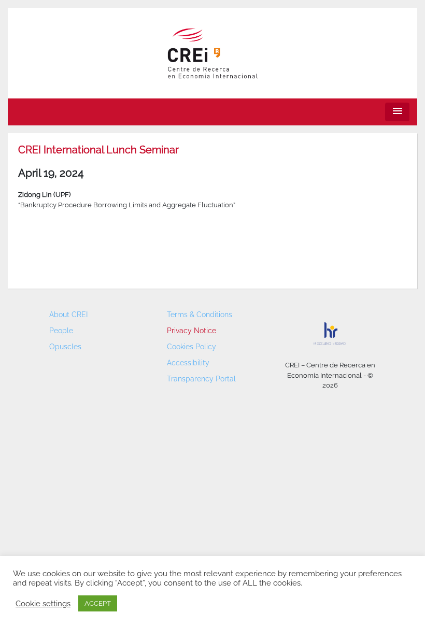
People (61, 330)
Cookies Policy (191, 347)
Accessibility (188, 363)
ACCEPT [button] (97, 603)
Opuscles (65, 347)
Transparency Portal (201, 379)
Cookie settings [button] (43, 603)
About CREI (68, 314)
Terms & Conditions (199, 314)
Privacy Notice (191, 330)
